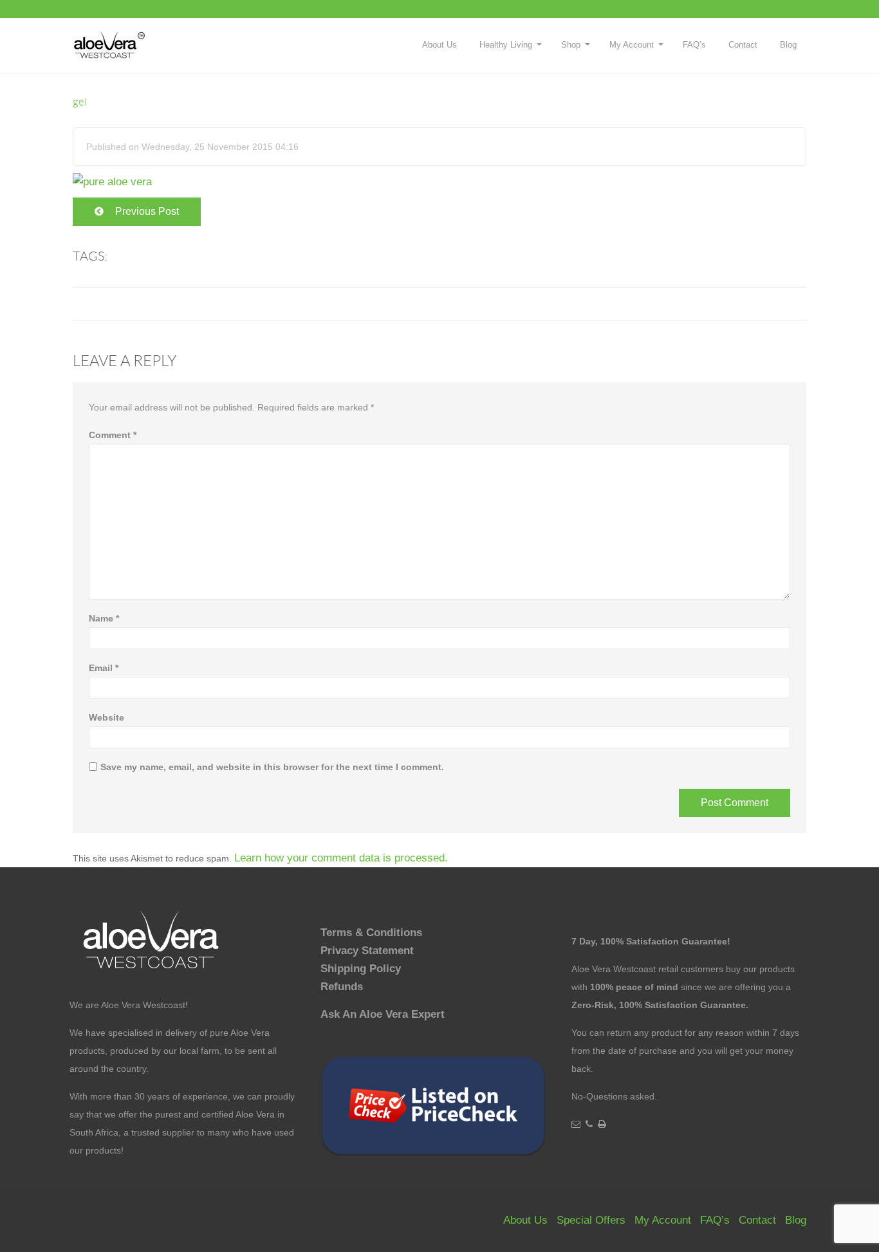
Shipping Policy (360, 968)
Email (103, 668)
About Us (439, 45)
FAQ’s (694, 45)
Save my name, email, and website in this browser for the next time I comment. (272, 767)
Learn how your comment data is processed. (341, 858)
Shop (570, 45)
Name (104, 618)
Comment (112, 435)
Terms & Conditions (371, 932)
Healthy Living (505, 45)
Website (106, 717)
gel (80, 101)
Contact (742, 45)
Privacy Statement (367, 950)
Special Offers (591, 1220)
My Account (631, 45)
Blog (788, 45)
